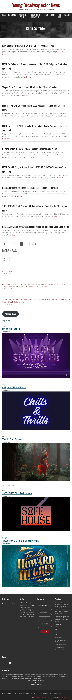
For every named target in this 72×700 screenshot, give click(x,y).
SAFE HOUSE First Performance (17, 493)
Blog (46, 15)
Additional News (10, 313)
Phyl (56, 632)
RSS (51, 693)
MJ (56, 629)
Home (4, 15)
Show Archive (57, 693)
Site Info (59, 16)
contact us (21, 678)
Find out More (6, 332)
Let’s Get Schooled (11, 328)
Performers (12, 15)
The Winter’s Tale (59, 647)
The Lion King (58, 624)
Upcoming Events (22, 16)
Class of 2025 (7, 258)
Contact (67, 15)
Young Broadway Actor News (36, 4)
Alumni (53, 15)
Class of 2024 (7, 271)
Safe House (58, 635)
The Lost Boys (58, 626)
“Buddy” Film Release (12, 439)
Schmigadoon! (58, 637)
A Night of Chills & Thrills (14, 387)
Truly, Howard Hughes (60, 644)
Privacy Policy (44, 693)
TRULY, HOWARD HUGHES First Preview (20, 540)
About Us (9, 693)
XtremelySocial (64, 697)
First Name (45, 618)
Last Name (45, 623)
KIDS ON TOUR (8, 603)
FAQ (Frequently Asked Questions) (29, 693)
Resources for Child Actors (35, 16)
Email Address (44, 612)
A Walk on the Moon (60, 650)
